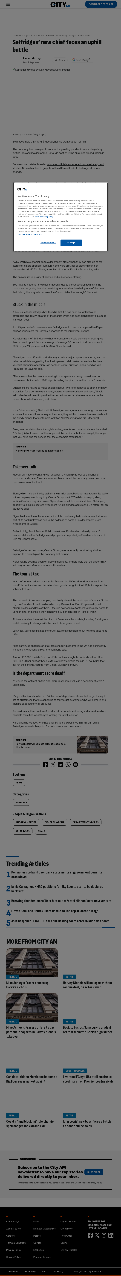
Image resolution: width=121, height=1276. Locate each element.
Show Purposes (48, 242)
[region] (60, 216)
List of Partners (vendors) (30, 234)
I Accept (71, 243)
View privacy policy (44, 217)
